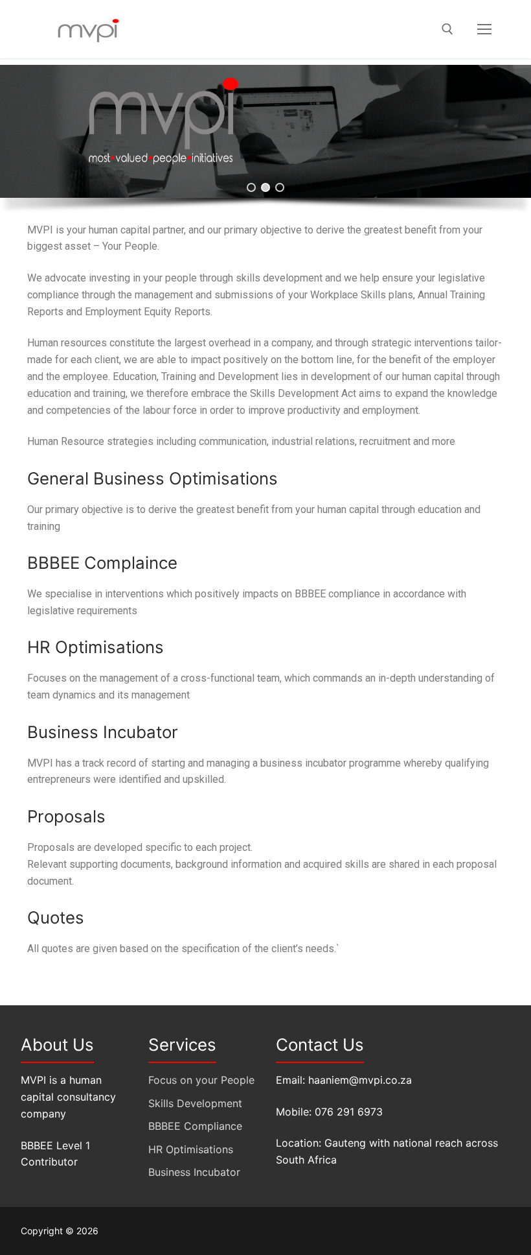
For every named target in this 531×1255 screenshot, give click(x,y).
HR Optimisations (190, 1149)
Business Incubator (194, 1171)
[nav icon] (484, 29)
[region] (265, 143)
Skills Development (195, 1103)
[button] (251, 187)
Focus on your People (201, 1079)
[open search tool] (447, 29)
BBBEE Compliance (195, 1125)
